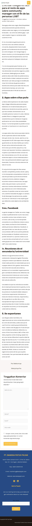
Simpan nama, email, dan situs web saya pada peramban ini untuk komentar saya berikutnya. (16, 436)
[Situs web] (15, 427)
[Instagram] (14, 481)
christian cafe (6, 219)
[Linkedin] (18, 481)
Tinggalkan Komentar (8, 19)
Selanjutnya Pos (16, 368)
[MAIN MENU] (29, 2)
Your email (16, 500)
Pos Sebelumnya (16, 363)
